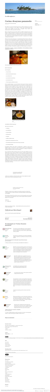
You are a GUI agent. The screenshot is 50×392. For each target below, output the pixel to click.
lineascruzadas (7, 369)
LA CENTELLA (7, 367)
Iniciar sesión (7, 343)
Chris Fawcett (7, 380)
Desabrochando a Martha (8, 376)
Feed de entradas (7, 344)
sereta (6, 370)
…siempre (6, 328)
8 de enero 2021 (7, 327)
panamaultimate (7, 375)
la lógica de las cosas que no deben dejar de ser (11, 326)
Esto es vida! (6, 360)
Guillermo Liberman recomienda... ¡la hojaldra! (12, 309)
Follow (7, 354)
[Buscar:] (38, 20)
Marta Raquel (14, 23)
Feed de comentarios (8, 345)
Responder (6, 230)
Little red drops (7, 379)
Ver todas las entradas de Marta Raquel (15, 213)
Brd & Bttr (6, 377)
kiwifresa (6, 368)
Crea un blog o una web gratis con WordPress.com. (39, 388)
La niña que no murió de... (8, 366)
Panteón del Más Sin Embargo (9, 365)
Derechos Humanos (27, 218)
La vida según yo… (10, 16)
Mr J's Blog (6, 378)
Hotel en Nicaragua (8, 228)
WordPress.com (7, 346)
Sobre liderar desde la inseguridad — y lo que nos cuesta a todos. (14, 325)
